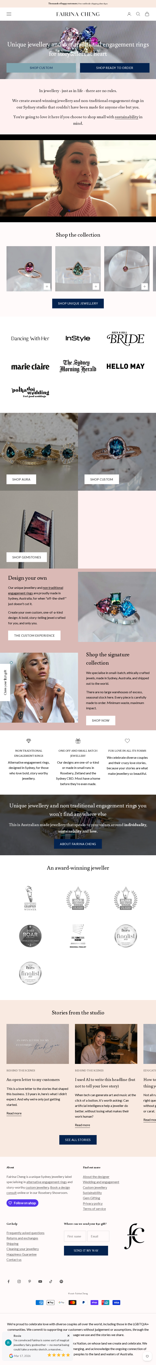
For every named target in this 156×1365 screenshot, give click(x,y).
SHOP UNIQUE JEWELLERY (78, 303)
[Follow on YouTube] (40, 1281)
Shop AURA (21, 479)
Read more (14, 1113)
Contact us (14, 1259)
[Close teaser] (11, 663)
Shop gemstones (26, 557)
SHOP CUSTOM (41, 68)
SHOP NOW (100, 720)
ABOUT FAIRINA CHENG (78, 844)
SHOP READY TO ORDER (114, 68)
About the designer (96, 1176)
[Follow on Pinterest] (30, 1281)
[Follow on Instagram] (19, 1281)
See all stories (78, 1140)
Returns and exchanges (22, 1238)
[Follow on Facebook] (8, 1281)
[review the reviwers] (11, 1356)
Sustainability (92, 1192)
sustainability (126, 116)
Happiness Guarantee (21, 1254)
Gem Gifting (91, 1198)
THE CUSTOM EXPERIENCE (34, 635)
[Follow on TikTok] (51, 1281)
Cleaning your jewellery (22, 1249)
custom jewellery (37, 1187)
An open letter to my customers (33, 1079)
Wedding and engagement (101, 1182)
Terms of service (94, 1208)
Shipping (12, 1243)
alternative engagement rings (46, 1182)
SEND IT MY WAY (86, 1250)
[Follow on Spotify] (61, 1281)
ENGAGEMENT (24, 756)
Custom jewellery (95, 1187)
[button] (5, 682)
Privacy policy (93, 1203)
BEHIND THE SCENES (20, 1070)
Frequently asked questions (25, 1233)
